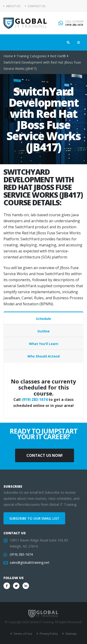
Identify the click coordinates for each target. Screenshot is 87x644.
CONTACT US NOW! (44, 455)
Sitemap (70, 633)
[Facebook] (6, 586)
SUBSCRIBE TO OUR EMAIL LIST (34, 518)
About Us (12, 6)
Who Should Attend (43, 356)
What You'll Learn (43, 343)
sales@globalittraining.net (29, 562)
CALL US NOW (74, 21)
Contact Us (36, 6)
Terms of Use (22, 633)
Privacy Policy (48, 633)
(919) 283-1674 (74, 24)
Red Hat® (58, 56)
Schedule (43, 318)
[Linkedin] (26, 586)
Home (8, 56)
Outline (43, 331)
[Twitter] (16, 586)
